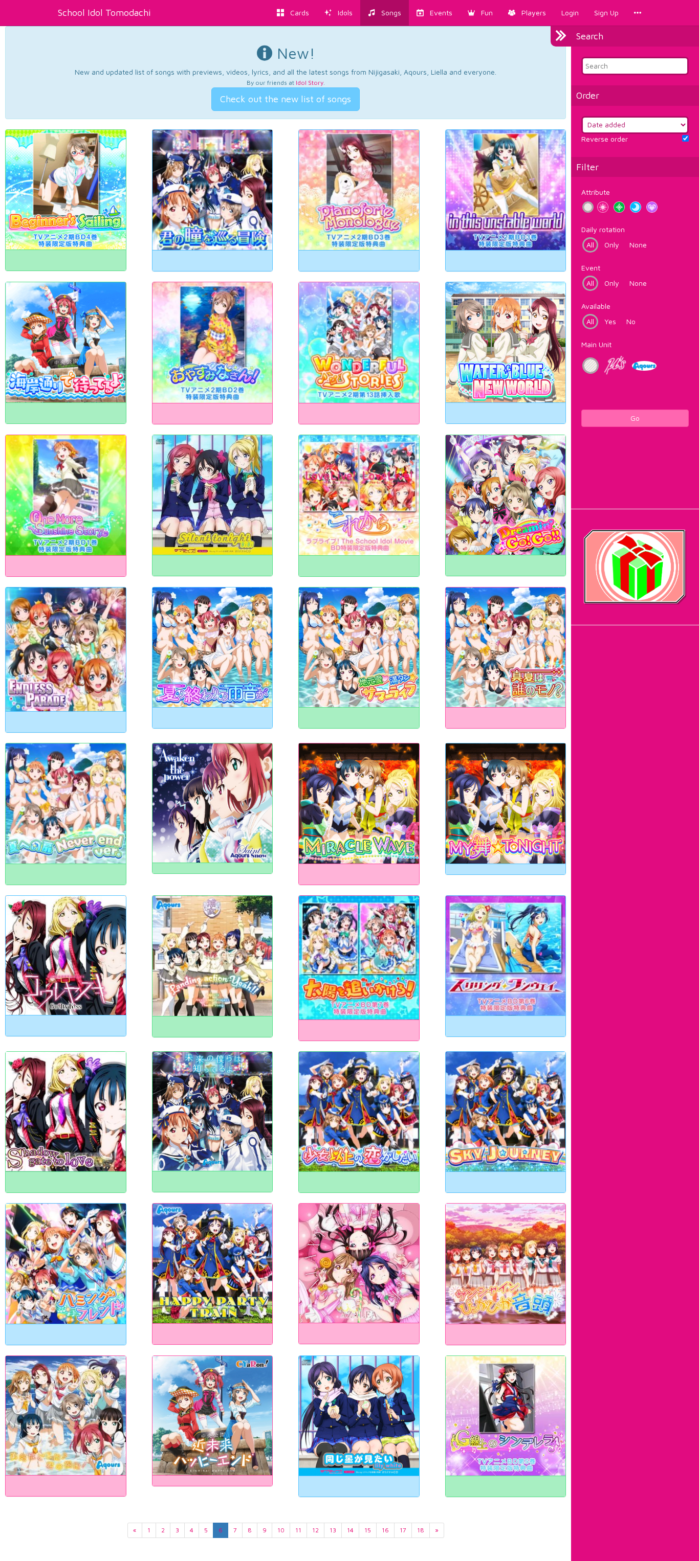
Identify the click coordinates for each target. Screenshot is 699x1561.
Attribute (595, 192)
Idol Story (309, 82)
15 (367, 1530)
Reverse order (604, 138)
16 (385, 1530)
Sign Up (606, 12)
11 (298, 1530)
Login (570, 12)
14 (350, 1530)
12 (315, 1530)
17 (403, 1530)
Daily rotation (603, 229)
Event (590, 267)
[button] (480, 13)
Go (635, 418)
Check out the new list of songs (285, 99)
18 (420, 1530)
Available (595, 306)
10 (281, 1530)
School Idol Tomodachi (104, 12)
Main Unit (596, 344)
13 (333, 1530)
